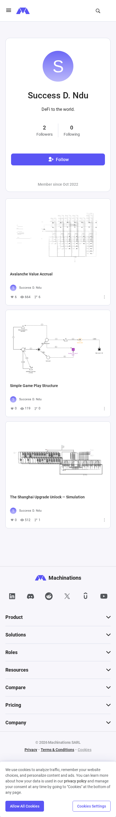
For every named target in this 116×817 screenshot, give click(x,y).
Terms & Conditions (57, 750)
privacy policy (75, 781)
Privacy (31, 750)
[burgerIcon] (8, 11)
